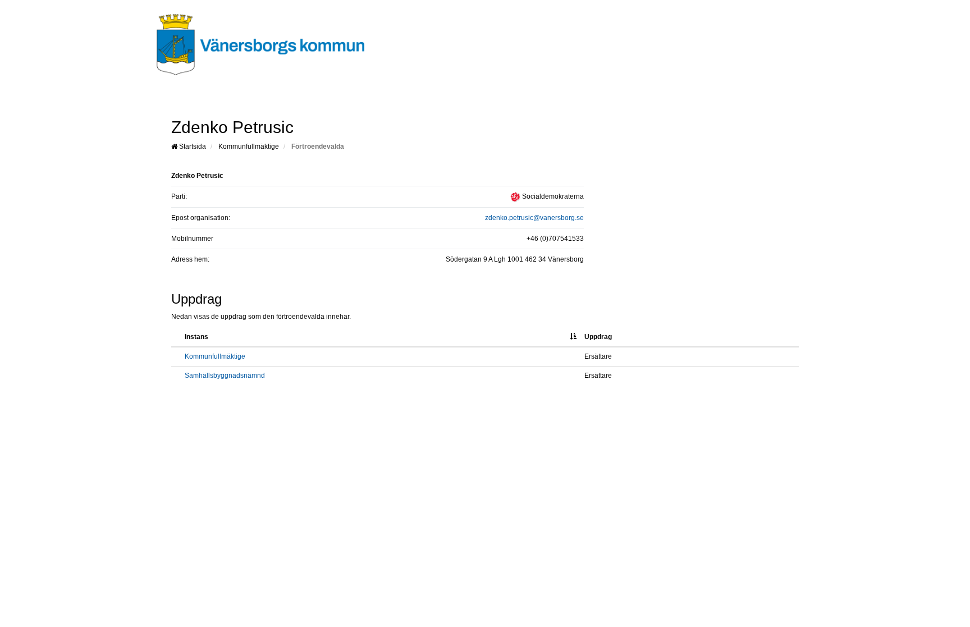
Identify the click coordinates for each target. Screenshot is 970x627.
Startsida (191, 146)
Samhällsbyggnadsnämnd (225, 375)
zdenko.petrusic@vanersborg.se (534, 218)
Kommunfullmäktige (248, 146)
